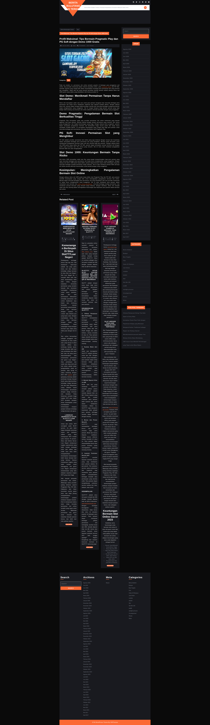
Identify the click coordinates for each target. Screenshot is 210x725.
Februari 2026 (127, 71)
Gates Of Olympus (128, 264)
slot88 (125, 286)
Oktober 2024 (127, 128)
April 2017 (126, 237)
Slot (78, 29)
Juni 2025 (126, 99)
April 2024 (126, 150)
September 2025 (128, 89)
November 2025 (128, 81)
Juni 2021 (126, 222)
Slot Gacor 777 (87, 251)
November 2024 (128, 125)
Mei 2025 (126, 103)
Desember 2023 (128, 164)
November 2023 (128, 168)
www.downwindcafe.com (89, 503)
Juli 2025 (126, 96)
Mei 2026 (126, 60)
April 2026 (126, 63)
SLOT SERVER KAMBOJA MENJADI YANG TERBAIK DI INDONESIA (110, 230)
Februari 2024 (127, 157)
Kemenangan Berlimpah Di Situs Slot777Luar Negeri (69, 230)
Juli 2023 (126, 182)
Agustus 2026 (127, 49)
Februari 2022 (127, 215)
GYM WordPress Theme (100, 722)
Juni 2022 (126, 204)
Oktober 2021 (127, 219)
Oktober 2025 (127, 85)
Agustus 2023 (127, 179)
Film (124, 260)
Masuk (107, 582)
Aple (74, 45)
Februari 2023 (127, 201)
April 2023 (126, 193)
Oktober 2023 (127, 172)
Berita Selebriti (127, 249)
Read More (68, 524)
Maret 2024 (126, 154)
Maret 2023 (126, 197)
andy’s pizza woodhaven (85, 184)
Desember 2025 (128, 78)
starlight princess (128, 289)
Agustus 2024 (127, 136)
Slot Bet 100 (126, 282)
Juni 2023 (126, 186)
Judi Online (126, 267)
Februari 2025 (127, 114)
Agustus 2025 (127, 92)
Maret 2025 (126, 110)
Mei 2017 (126, 233)
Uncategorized (127, 293)
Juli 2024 (126, 139)
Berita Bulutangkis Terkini (73, 5)
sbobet (125, 275)
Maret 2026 (126, 67)
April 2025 (126, 107)
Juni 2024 (126, 143)
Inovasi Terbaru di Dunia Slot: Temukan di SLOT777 (89, 229)
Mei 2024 (126, 146)
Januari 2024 (127, 161)
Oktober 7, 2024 (68, 238)
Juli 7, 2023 (108, 238)
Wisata (125, 296)
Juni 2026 (126, 56)
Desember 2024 (128, 121)
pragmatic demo (106, 86)
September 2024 (128, 132)
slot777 (70, 374)
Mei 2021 (126, 226)
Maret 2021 (126, 229)
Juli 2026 (126, 52)
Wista (124, 300)
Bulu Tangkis (127, 257)
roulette (125, 271)
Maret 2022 (126, 211)
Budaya (125, 253)
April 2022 (126, 208)
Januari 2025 (127, 117)
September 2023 (128, 175)
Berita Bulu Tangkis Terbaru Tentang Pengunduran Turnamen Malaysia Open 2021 (106, 7)
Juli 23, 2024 (65, 45)
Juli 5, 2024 (87, 236)
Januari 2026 (127, 74)
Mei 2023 (126, 190)
